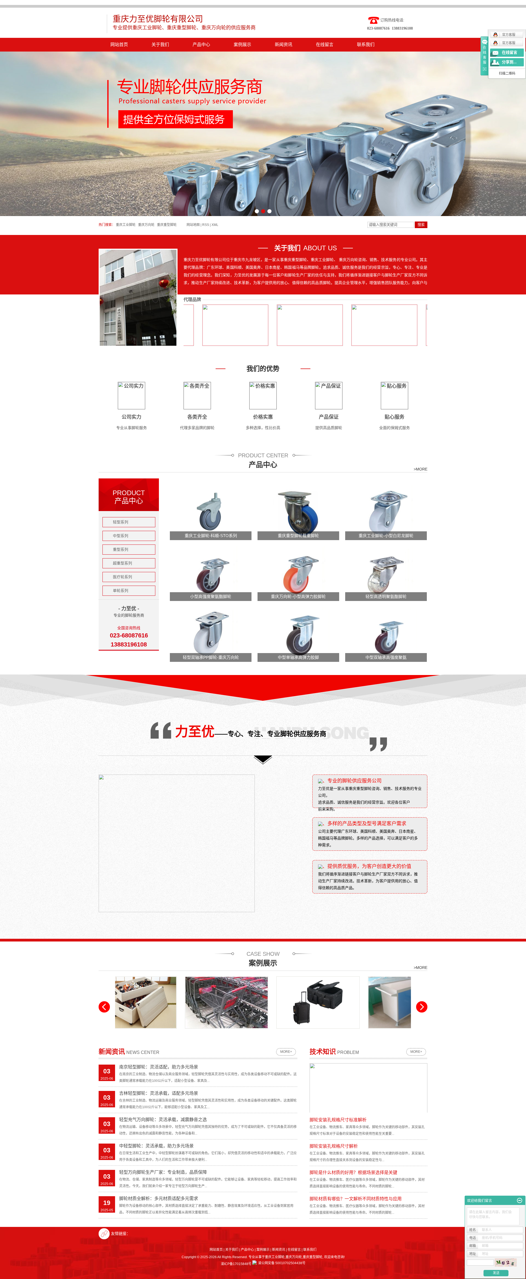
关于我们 (160, 44)
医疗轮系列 (122, 577)
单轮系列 (120, 590)
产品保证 (329, 417)
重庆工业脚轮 (126, 225)
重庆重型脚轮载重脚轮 (298, 535)
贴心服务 (394, 417)
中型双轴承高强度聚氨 (386, 657)
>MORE (420, 469)
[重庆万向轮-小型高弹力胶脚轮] (299, 573)
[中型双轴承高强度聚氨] (386, 634)
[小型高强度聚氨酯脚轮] (211, 573)
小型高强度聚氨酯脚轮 (210, 596)
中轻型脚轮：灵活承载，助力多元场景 (156, 1146)
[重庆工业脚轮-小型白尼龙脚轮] (386, 512)
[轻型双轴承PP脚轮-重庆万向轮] (211, 634)
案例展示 (242, 44)
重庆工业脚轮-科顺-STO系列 (211, 535)
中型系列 (120, 536)
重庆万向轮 (146, 225)
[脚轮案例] (259, 1002)
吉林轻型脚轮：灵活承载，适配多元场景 (158, 1093)
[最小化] (519, 1200)
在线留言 (324, 44)
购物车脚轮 (168, 1033)
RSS (205, 225)
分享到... (509, 62)
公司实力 (131, 417)
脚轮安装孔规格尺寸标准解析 (338, 1120)
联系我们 (366, 44)
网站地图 (193, 225)
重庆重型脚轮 (167, 225)
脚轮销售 (351, 1033)
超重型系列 (122, 563)
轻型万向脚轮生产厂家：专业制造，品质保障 (163, 1172)
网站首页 (119, 44)
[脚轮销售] (351, 1002)
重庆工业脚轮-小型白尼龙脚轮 (386, 535)
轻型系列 (120, 522)
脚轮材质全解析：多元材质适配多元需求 (158, 1198)
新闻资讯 (283, 44)
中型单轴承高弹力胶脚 (298, 657)
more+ (286, 1052)
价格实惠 (263, 417)
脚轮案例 (259, 1033)
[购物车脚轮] (168, 1002)
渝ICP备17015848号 (236, 1264)
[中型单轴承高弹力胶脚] (299, 634)
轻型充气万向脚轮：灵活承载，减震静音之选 (163, 1119)
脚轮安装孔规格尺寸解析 (334, 1146)
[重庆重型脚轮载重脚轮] (299, 512)
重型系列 (120, 549)
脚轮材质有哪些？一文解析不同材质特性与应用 (356, 1198)
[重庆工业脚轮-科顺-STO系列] (211, 512)
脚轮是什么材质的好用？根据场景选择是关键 (353, 1172)
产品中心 (201, 44)
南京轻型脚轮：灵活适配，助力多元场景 (158, 1067)
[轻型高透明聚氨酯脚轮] (386, 573)
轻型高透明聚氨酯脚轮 (386, 596)
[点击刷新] (506, 1262)
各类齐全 (197, 417)
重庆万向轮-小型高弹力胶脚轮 (298, 596)
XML (214, 225)
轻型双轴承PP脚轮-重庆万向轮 (211, 657)
